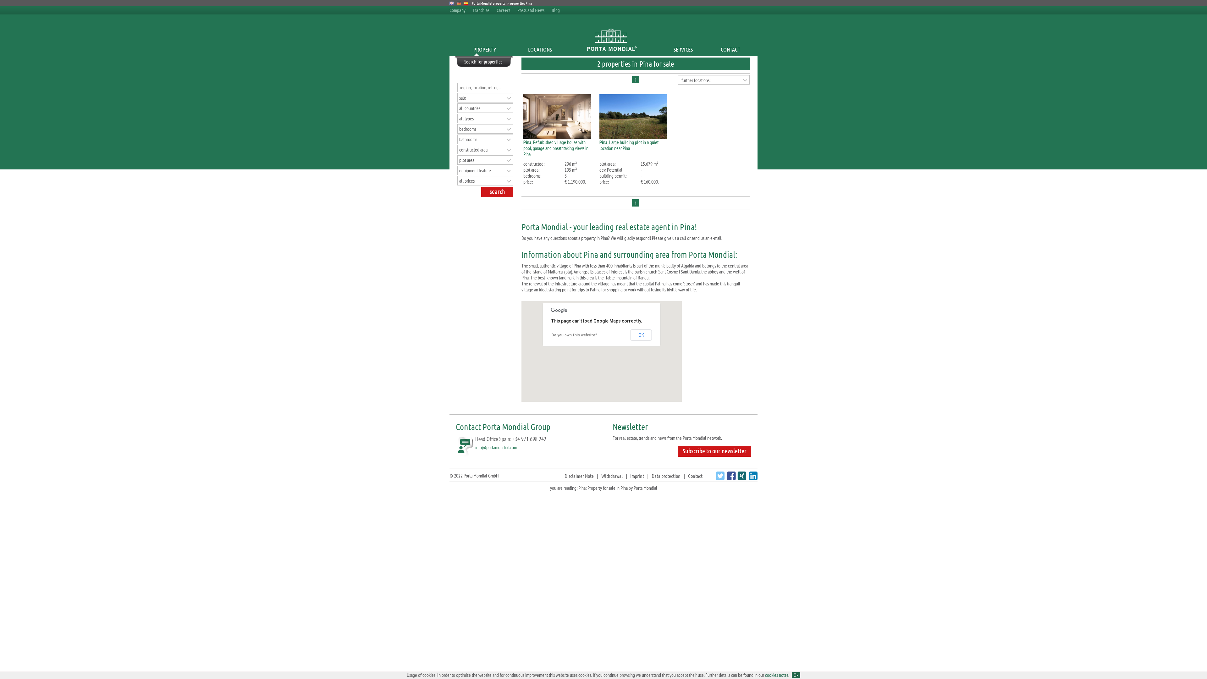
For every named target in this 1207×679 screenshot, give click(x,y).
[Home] (611, 49)
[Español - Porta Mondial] (466, 3)
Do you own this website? (574, 335)
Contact (730, 49)
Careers (503, 10)
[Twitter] (719, 478)
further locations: (695, 80)
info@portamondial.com (496, 447)
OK (641, 335)
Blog (556, 10)
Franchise (481, 10)
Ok (796, 675)
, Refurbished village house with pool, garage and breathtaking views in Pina (555, 148)
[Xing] (741, 478)
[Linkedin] (752, 478)
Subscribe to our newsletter (715, 451)
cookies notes (776, 675)
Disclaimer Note (579, 476)
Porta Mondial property (488, 3)
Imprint (637, 476)
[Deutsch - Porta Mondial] (459, 3)
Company (457, 10)
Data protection (666, 476)
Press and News (530, 10)
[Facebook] (730, 478)
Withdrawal (612, 476)
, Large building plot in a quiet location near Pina (629, 145)
